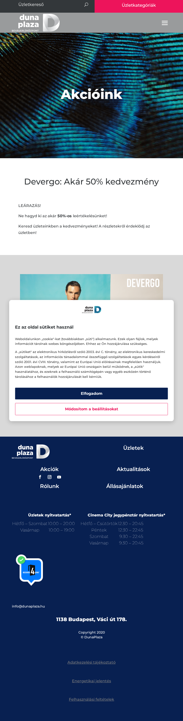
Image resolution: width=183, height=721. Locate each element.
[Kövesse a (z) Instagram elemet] (49, 477)
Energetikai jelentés (91, 681)
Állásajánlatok (124, 486)
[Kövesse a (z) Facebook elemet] (40, 477)
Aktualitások (133, 469)
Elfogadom (91, 393)
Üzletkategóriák (139, 5)
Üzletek (133, 448)
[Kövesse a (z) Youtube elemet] (59, 477)
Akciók (49, 469)
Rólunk (49, 486)
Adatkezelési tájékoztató (91, 662)
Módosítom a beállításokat (91, 409)
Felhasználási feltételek (91, 699)
